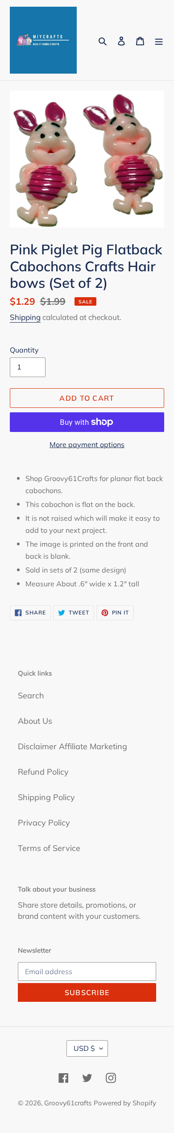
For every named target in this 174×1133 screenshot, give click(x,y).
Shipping (25, 317)
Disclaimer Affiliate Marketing (72, 746)
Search (31, 695)
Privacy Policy (44, 823)
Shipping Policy (46, 797)
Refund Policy (43, 772)
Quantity (24, 349)
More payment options (87, 444)
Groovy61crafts (67, 1103)
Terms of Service (49, 848)
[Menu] (158, 40)
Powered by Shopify (125, 1103)
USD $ (84, 1048)
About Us (35, 721)
